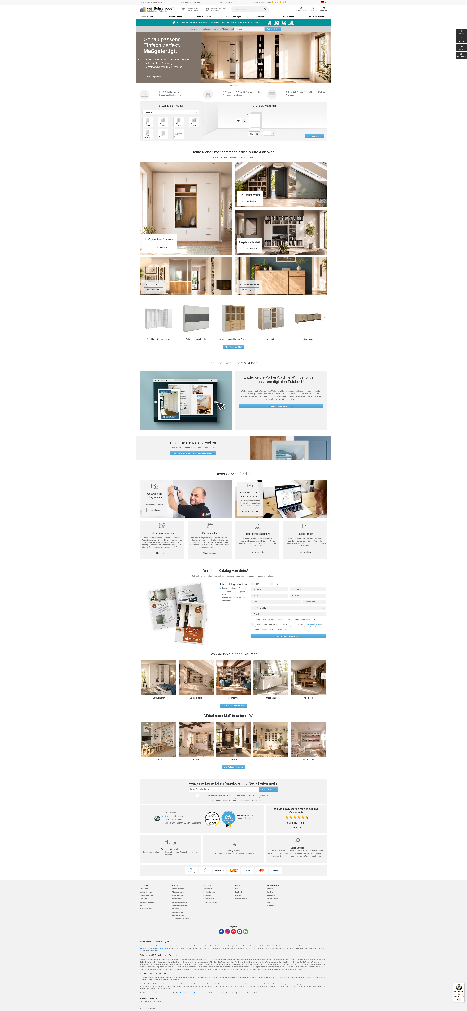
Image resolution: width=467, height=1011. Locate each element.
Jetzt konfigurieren (153, 64)
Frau (277, 584)
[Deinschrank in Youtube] (239, 931)
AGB (268, 902)
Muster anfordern (178, 895)
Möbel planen (147, 17)
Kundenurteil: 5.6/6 (262, 2)
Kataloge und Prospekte (180, 905)
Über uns (270, 889)
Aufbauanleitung (177, 912)
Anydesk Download (250, 511)
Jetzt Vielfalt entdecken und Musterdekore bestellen (193, 453)
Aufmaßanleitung (178, 915)
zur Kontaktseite (257, 552)
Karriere (270, 892)
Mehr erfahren (154, 510)
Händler (238, 895)
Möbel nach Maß (265, 946)
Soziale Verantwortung (147, 902)
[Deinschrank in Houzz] (245, 931)
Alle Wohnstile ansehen (233, 767)
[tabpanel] (233, 57)
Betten (159, 1001)
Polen (196, 993)
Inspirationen (288, 17)
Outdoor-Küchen (175, 17)
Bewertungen (262, 17)
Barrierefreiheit (208, 899)
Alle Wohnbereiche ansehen (233, 705)
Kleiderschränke (165, 948)
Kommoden (144, 948)
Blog (236, 889)
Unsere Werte (144, 899)
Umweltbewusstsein (147, 895)
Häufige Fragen (177, 899)
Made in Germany (146, 892)
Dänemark (205, 993)
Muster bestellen (204, 17)
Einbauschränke (153, 948)
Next (328, 59)
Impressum (271, 905)
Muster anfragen (209, 553)
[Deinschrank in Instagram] (227, 931)
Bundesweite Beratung (225, 2)
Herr (257, 584)
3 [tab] (236, 85)
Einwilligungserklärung (313, 624)
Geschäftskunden (273, 899)
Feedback (238, 892)
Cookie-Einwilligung (210, 902)
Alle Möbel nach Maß (233, 347)
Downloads (175, 909)
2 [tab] (233, 85)
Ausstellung (271, 895)
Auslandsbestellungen (179, 902)
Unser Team (144, 889)
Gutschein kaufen (178, 889)
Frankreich (190, 993)
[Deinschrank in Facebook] (221, 931)
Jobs (141, 905)
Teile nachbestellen (178, 892)
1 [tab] (231, 85)
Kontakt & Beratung (317, 17)
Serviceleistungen (233, 17)
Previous (139, 59)
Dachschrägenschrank (147, 1001)
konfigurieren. (176, 95)
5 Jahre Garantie (209, 892)
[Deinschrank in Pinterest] (233, 931)
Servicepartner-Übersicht (180, 919)
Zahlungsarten (208, 889)
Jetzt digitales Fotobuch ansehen (281, 406)
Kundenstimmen (241, 899)
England (183, 993)
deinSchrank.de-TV (146, 909)
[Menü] (463, 984)
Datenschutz (207, 895)
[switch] (459, 999)
